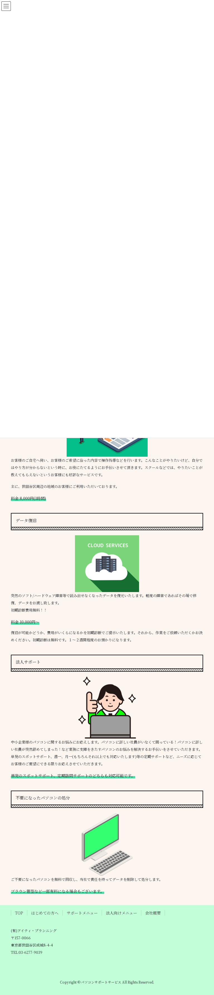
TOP (19, 913)
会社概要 (153, 913)
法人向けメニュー (121, 913)
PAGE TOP (204, 960)
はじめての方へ (45, 913)
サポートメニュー (82, 913)
